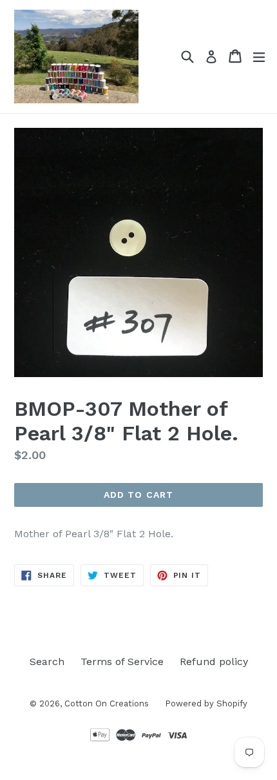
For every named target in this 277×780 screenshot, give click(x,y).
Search (47, 661)
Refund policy (214, 661)
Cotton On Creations (106, 703)
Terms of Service (122, 661)
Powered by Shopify (206, 703)
